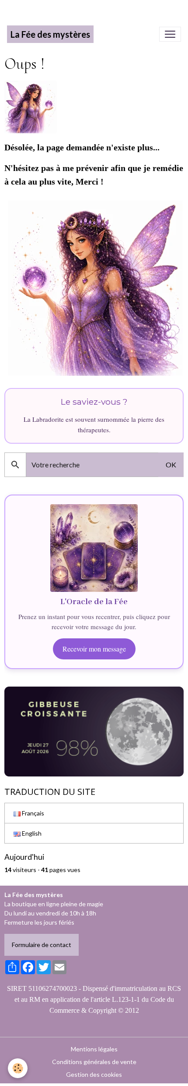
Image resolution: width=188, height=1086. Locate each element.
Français (32, 813)
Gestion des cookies (94, 1074)
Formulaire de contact (41, 944)
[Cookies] (18, 1068)
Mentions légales (94, 1049)
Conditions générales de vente (94, 1061)
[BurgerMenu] (170, 34)
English (31, 833)
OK (171, 464)
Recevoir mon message (94, 648)
